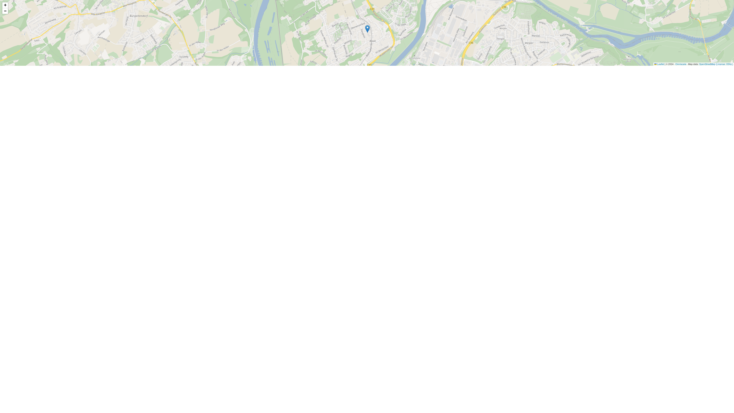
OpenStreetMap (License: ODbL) (716, 64)
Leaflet (660, 64)
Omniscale (680, 64)
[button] (367, 29)
